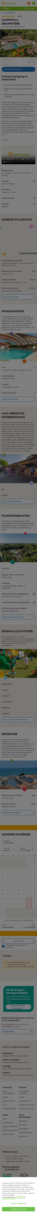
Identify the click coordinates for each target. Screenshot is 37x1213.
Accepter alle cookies (18, 1209)
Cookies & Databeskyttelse (13, 1198)
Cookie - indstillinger (18, 1203)
